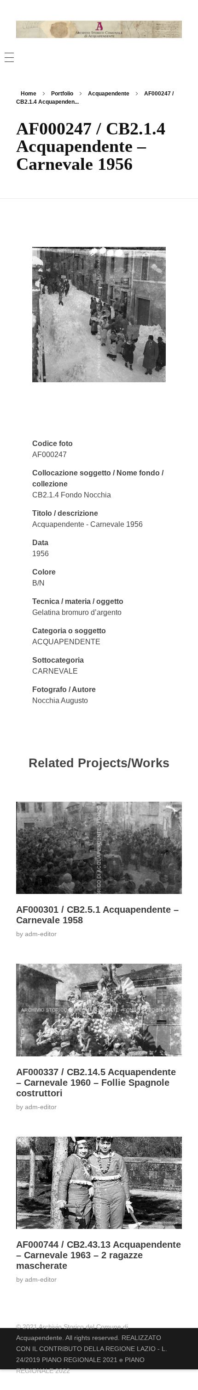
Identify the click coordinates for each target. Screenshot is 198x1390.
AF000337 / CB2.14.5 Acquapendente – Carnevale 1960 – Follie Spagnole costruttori (96, 1082)
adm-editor (41, 934)
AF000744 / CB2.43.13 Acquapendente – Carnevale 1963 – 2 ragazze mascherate (98, 1255)
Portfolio (62, 93)
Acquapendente (108, 93)
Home (28, 93)
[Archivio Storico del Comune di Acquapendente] (99, 29)
